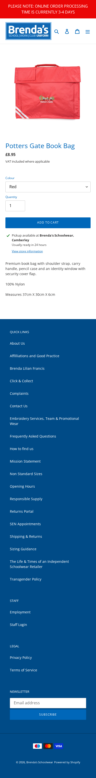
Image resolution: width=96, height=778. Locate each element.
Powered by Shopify (67, 762)
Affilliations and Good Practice (34, 356)
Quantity (11, 197)
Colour (10, 178)
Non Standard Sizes (26, 473)
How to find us (21, 448)
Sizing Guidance (23, 549)
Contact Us (19, 406)
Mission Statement (25, 461)
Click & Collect (21, 381)
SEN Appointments (25, 524)
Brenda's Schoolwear (39, 762)
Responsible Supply (26, 498)
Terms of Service (23, 670)
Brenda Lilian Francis (27, 368)
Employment (20, 612)
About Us (17, 343)
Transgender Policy (25, 579)
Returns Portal (21, 511)
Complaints (19, 393)
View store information (27, 251)
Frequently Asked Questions (33, 436)
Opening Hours (22, 486)
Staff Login (18, 624)
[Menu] (87, 31)
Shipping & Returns (26, 536)
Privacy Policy (21, 657)
